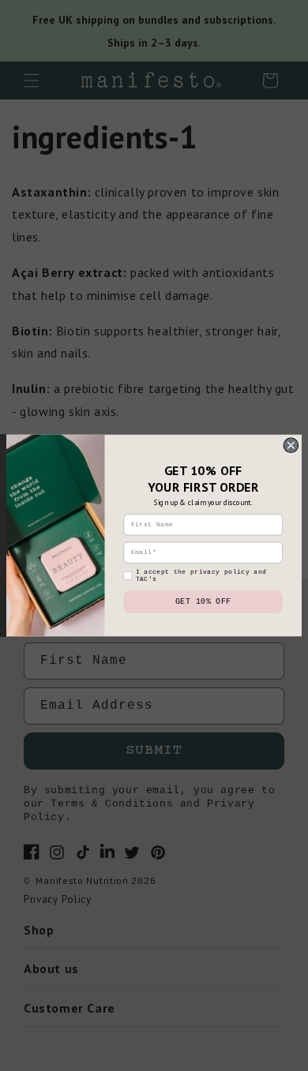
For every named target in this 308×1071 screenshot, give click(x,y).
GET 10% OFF (203, 601)
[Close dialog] (291, 445)
